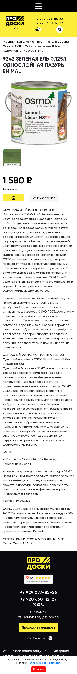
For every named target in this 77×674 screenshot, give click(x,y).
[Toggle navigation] (38, 6)
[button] (44, 198)
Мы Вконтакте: (38, 638)
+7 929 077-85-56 (49, 19)
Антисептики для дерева (50, 41)
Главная (9, 41)
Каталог (23, 41)
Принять (38, 669)
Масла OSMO (12, 46)
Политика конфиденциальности (45, 662)
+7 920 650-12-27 (49, 23)
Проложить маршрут (38, 627)
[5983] (13, 197)
